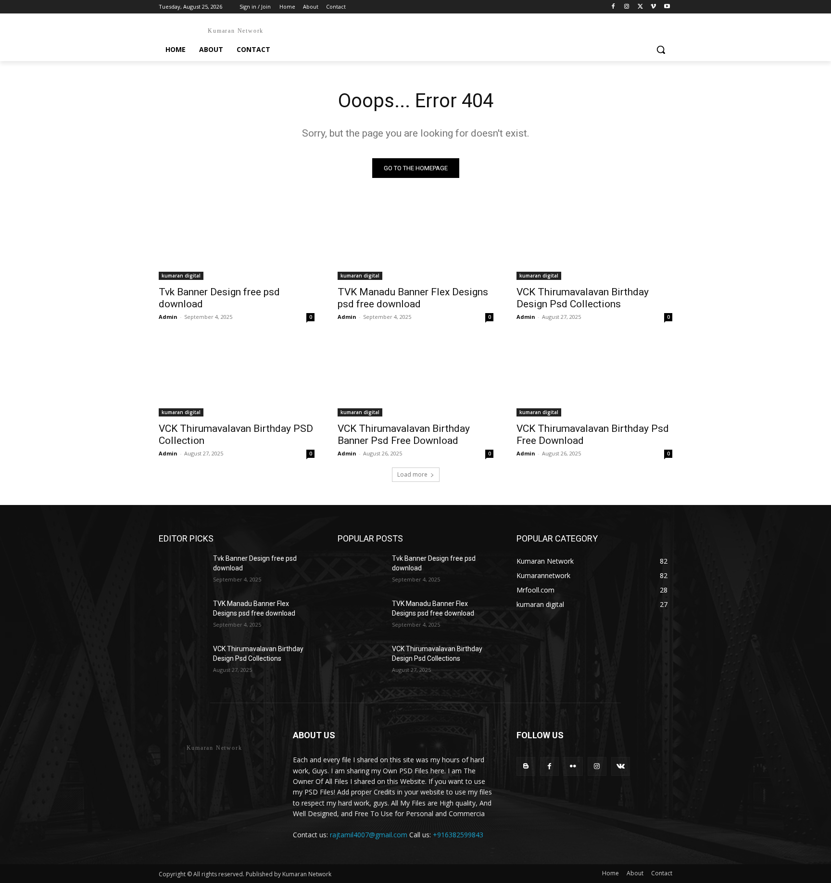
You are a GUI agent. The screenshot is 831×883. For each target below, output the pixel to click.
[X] (640, 7)
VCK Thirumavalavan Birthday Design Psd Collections (582, 298)
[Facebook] (613, 7)
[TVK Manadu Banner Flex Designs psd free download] (415, 241)
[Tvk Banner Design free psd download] (237, 241)
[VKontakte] (620, 766)
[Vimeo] (653, 7)
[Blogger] (525, 766)
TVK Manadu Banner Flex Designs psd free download (413, 298)
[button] (660, 49)
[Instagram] (626, 7)
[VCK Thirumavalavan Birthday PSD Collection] (237, 377)
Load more (412, 474)
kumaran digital (181, 275)
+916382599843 (458, 834)
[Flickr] (573, 766)
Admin (168, 316)
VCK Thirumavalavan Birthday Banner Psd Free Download (404, 434)
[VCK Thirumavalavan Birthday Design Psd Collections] (594, 241)
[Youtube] (666, 7)
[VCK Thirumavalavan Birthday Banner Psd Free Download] (415, 377)
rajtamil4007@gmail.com (368, 834)
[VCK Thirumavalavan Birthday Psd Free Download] (594, 377)
